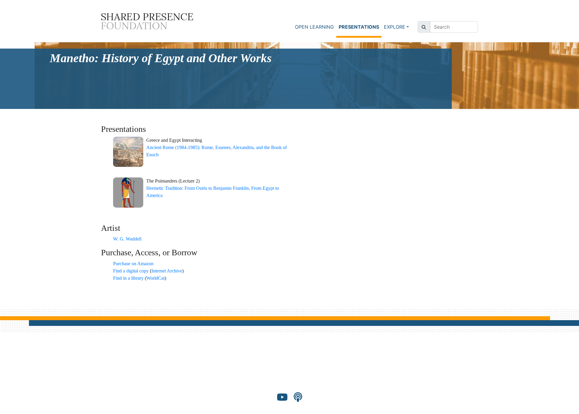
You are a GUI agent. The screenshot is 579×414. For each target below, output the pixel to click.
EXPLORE (394, 27)
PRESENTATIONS (360, 27)
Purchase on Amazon (133, 263)
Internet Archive (166, 270)
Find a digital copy (131, 270)
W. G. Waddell (127, 238)
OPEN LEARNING (314, 27)
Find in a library (128, 278)
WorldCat (155, 278)
